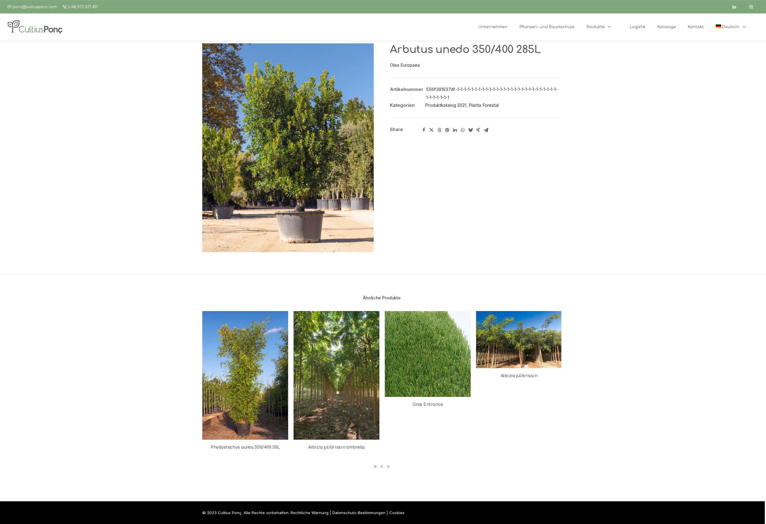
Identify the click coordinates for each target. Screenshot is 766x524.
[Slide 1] (375, 466)
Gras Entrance (427, 404)
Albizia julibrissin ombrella (336, 447)
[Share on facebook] (423, 130)
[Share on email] (486, 130)
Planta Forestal (484, 105)
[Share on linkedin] (454, 130)
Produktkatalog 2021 (445, 105)
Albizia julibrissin (519, 376)
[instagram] (754, 7)
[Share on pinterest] (447, 130)
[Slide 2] (382, 466)
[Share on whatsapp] (462, 130)
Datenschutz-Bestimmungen (358, 512)
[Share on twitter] (431, 130)
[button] (288, 147)
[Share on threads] (439, 130)
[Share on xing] (478, 130)
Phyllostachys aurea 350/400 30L (245, 447)
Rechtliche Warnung (310, 512)
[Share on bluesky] (470, 130)
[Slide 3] (388, 466)
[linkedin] (737, 7)
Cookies (397, 512)
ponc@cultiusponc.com (35, 7)
